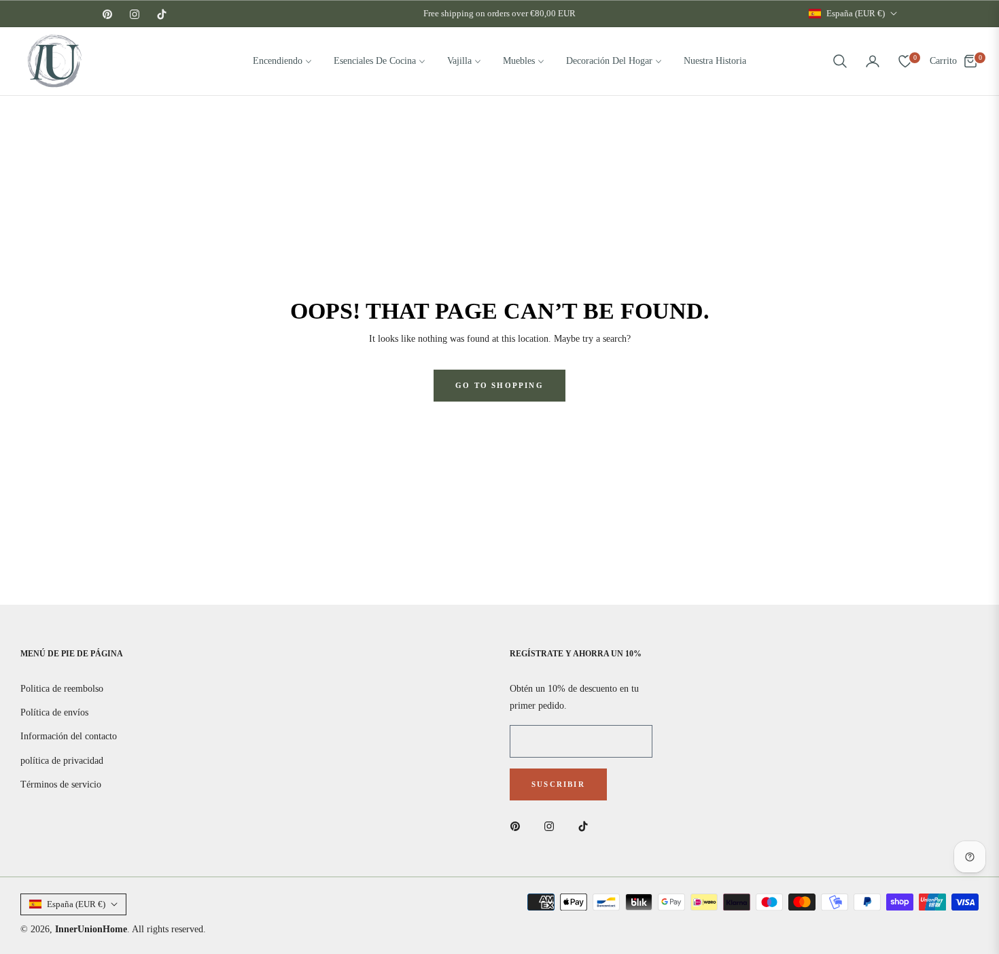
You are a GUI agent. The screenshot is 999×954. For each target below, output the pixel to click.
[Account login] (872, 61)
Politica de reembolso (61, 689)
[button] (840, 61)
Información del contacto (68, 736)
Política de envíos (54, 712)
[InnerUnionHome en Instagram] (552, 825)
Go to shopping (499, 385)
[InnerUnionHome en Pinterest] (518, 825)
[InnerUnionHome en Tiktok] (586, 825)
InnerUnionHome (91, 929)
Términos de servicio (60, 784)
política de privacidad (61, 761)
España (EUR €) (855, 13)
